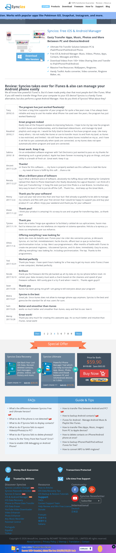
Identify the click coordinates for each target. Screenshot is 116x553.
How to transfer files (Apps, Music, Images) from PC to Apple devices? (83, 429)
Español (9, 530)
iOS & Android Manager (16, 497)
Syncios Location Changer (17, 487)
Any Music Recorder (14, 518)
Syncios (18, 5)
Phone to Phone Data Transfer (19, 503)
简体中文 (42, 517)
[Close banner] (114, 546)
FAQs (40, 500)
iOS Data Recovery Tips (49, 490)
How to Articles (45, 487)
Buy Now (91, 373)
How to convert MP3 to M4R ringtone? (80, 449)
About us (107, 3)
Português (10, 527)
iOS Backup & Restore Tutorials (53, 493)
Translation (74, 541)
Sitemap (62, 541)
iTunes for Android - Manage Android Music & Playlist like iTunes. (84, 421)
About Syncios (34, 541)
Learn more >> (14, 382)
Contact (85, 541)
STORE (46, 6)
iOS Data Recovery (14, 500)
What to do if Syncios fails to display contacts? (31, 423)
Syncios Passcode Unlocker (18, 490)
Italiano (41, 524)
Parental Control (13, 521)
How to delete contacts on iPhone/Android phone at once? (83, 436)
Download (67, 6)
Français (42, 514)
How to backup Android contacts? (78, 415)
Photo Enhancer (12, 515)
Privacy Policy (49, 541)
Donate (41, 509)
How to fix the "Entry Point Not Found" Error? (31, 438)
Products (55, 6)
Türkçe (8, 533)
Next (78, 333)
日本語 (74, 511)
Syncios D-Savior (13, 493)
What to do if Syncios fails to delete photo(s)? (31, 434)
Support (99, 6)
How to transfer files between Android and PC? (85, 408)
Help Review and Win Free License (54, 506)
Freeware (78, 6)
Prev (37, 333)
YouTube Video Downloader (18, 509)
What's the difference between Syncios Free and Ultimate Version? (30, 410)
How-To (89, 6)
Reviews (98, 3)
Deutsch (75, 508)
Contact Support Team (49, 503)
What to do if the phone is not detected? (28, 418)
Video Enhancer (12, 512)
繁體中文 (42, 520)
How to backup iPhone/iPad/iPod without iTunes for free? (82, 443)
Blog (108, 6)
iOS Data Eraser (12, 506)
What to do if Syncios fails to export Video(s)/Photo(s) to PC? (26, 429)
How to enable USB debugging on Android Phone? (29, 445)
